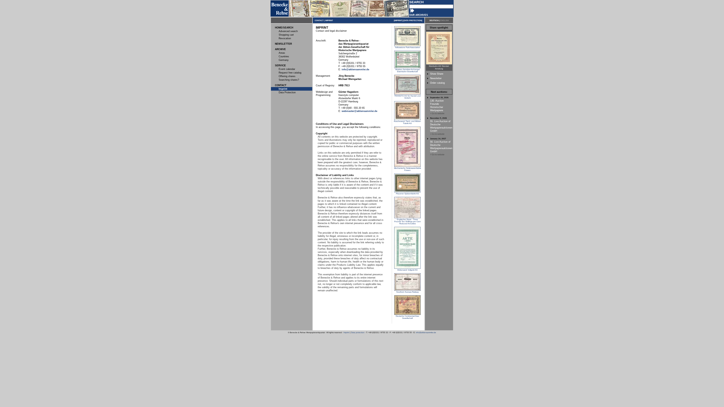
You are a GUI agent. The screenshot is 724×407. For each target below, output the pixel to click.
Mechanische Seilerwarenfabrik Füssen (407, 169)
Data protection (357, 332)
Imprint (346, 332)
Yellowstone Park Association (407, 47)
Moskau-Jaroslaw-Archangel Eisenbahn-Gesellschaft (407, 70)
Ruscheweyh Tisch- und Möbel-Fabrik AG (407, 122)
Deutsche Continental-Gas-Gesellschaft (407, 317)
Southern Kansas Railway (407, 292)
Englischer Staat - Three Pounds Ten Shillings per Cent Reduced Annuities (407, 221)
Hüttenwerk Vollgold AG (407, 270)
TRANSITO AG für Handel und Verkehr (407, 97)
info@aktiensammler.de (426, 332)
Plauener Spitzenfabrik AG (407, 194)
